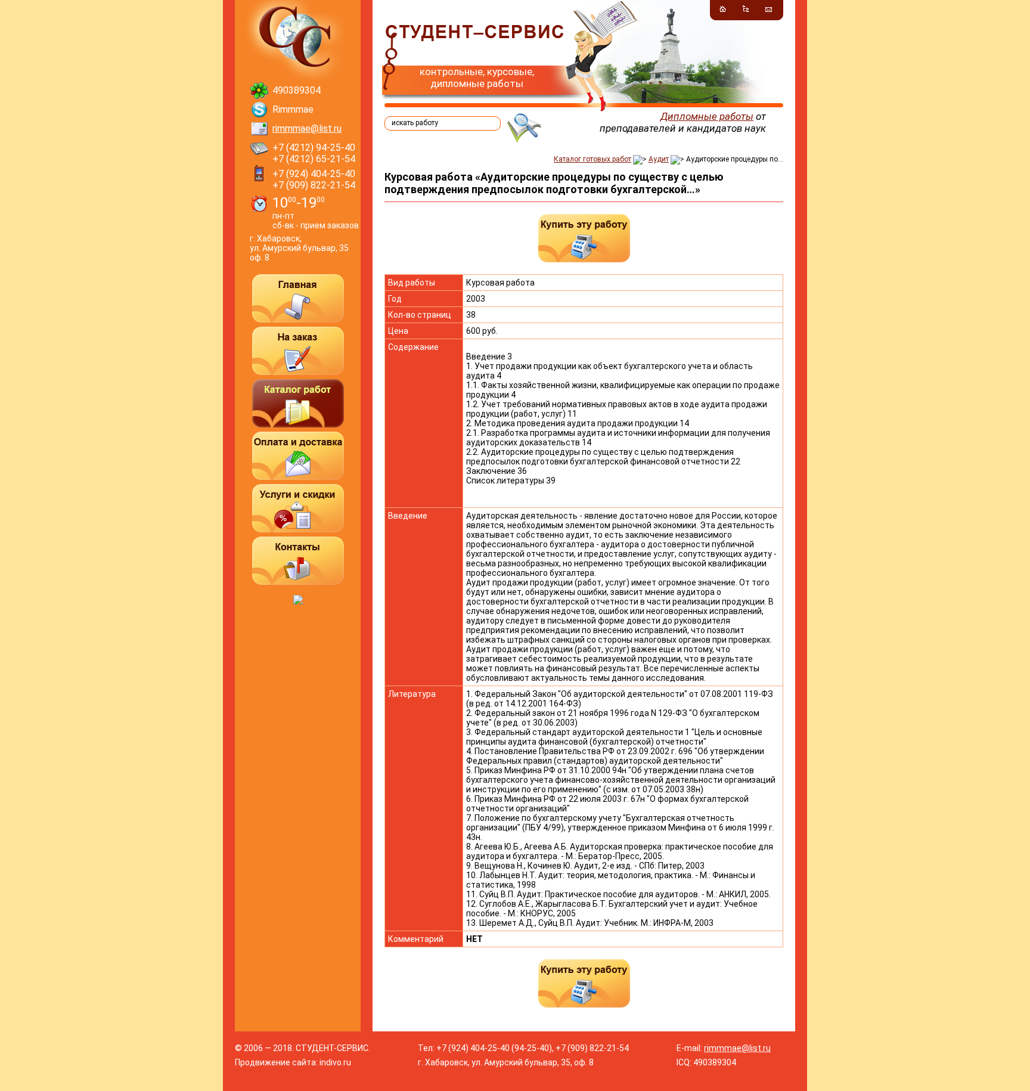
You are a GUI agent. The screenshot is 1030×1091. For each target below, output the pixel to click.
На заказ (298, 351)
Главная (298, 298)
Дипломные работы (706, 116)
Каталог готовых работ (592, 159)
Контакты (298, 561)
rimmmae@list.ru (307, 128)
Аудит (659, 159)
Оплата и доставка (298, 456)
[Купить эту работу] (584, 238)
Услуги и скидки (298, 508)
